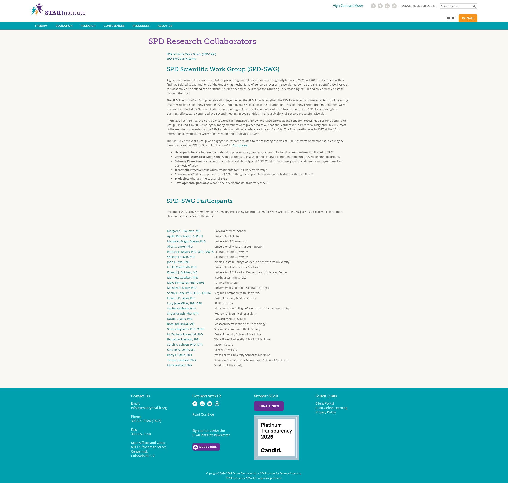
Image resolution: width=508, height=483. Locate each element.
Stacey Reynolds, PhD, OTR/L (186, 329)
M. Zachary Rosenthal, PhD (185, 334)
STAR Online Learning (331, 408)
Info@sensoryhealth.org (149, 408)
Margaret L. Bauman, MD (183, 231)
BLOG (451, 18)
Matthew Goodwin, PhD (182, 277)
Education (64, 26)
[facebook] (373, 7)
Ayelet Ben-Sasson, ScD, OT (185, 236)
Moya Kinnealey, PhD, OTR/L (185, 282)
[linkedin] (387, 7)
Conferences (114, 26)
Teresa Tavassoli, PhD (181, 360)
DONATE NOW (269, 406)
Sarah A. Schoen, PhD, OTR (185, 344)
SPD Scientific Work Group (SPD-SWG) (191, 54)
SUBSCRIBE (208, 447)
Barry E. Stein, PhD (179, 355)
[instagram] (217, 403)
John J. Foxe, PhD (178, 262)
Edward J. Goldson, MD (182, 272)
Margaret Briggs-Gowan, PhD (186, 241)
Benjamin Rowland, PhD (183, 339)
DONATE (468, 18)
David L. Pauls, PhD (179, 319)
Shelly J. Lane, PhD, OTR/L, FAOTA (189, 293)
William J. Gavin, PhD (181, 257)
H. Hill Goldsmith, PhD (181, 267)
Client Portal (325, 403)
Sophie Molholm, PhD (181, 308)
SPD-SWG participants (181, 58)
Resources (141, 26)
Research (88, 26)
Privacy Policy (326, 412)
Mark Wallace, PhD (179, 365)
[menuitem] (41, 26)
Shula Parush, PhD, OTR (183, 313)
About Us (165, 26)
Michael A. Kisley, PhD (181, 288)
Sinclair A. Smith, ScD (181, 350)
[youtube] (394, 7)
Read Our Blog (203, 414)
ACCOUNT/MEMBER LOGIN (417, 6)
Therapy (41, 26)
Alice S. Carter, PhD (180, 246)
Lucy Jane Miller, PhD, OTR (184, 303)
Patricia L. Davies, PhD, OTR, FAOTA (190, 252)
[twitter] (380, 7)
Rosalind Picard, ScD (180, 324)
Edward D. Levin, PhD (181, 298)
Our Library (240, 145)
